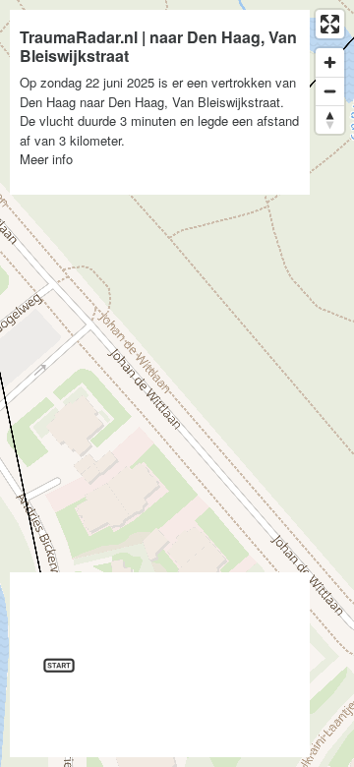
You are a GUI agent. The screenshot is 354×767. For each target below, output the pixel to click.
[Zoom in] (330, 62)
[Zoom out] (330, 91)
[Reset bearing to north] (330, 119)
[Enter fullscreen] (330, 24)
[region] (177, 383)
